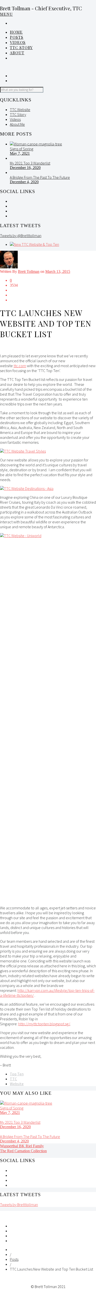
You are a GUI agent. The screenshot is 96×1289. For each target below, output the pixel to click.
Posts (14, 1259)
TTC (13, 1078)
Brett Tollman (28, 271)
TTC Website (20, 109)
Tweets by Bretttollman (19, 1204)
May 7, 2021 (20, 153)
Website (17, 1083)
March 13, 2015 (57, 271)
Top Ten (17, 1073)
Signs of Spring (21, 148)
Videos (15, 119)
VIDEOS (18, 42)
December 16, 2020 (25, 168)
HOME (16, 32)
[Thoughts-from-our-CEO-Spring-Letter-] (36, 143)
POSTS (16, 37)
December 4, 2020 (24, 182)
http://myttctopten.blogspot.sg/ (44, 1023)
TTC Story (21, 47)
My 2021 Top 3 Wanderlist (30, 163)
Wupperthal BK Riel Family (22, 1146)
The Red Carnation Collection (23, 1151)
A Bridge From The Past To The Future (40, 177)
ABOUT (17, 52)
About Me (17, 124)
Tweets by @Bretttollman (20, 235)
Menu (6, 14)
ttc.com (20, 365)
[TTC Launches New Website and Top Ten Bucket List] (34, 244)
